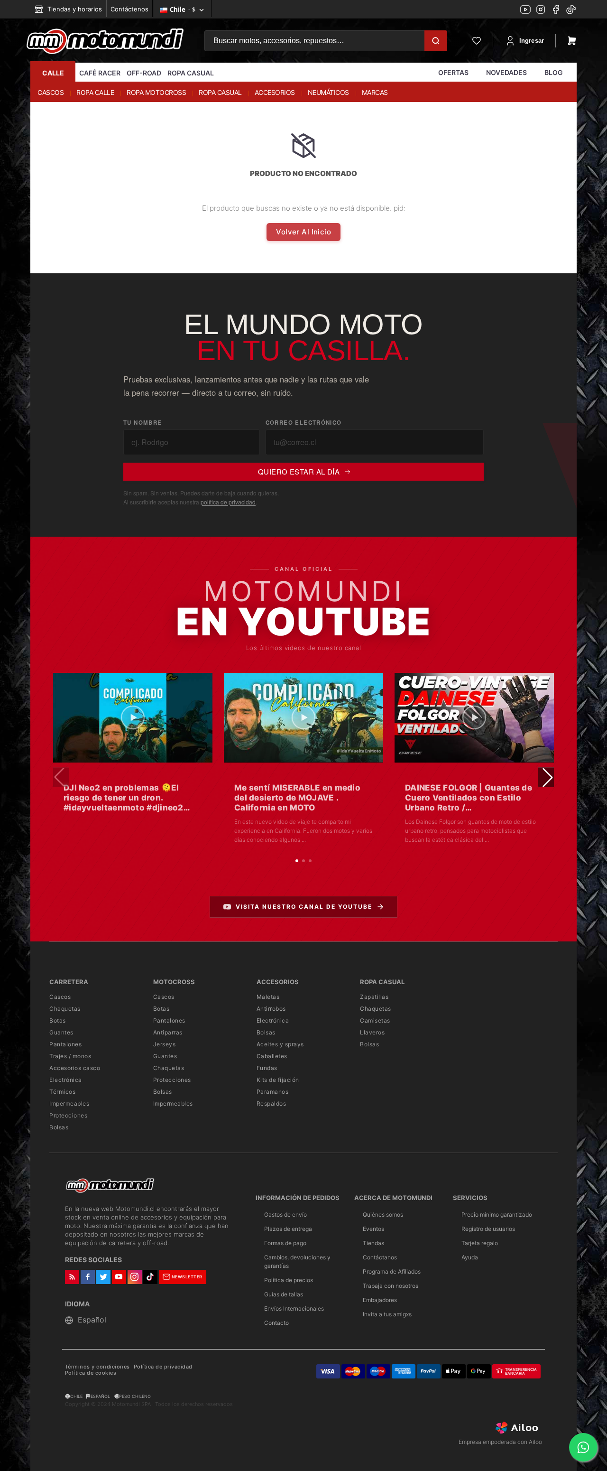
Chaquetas (65, 1008)
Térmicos (62, 1091)
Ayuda (469, 1257)
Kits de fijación (278, 1079)
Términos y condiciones (97, 1367)
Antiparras (168, 1032)
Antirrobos (271, 1008)
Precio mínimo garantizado (496, 1214)
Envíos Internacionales (294, 1308)
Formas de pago (285, 1243)
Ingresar (531, 40)
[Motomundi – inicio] (105, 41)
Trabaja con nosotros (390, 1285)
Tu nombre (142, 423)
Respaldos (271, 1103)
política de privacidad (228, 502)
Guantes (61, 1032)
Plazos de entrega (288, 1228)
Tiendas (373, 1243)
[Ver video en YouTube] (132, 718)
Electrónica (65, 1079)
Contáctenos (129, 9)
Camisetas (375, 1020)
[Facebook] (555, 10)
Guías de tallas (283, 1294)
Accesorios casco (74, 1067)
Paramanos (273, 1091)
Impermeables (69, 1103)
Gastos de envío (285, 1214)
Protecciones (68, 1115)
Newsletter (187, 1276)
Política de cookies (91, 1373)
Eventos (373, 1228)
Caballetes (272, 1056)
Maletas (268, 996)
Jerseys (164, 1044)
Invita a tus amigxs (387, 1314)
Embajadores (380, 1299)
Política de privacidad (163, 1367)
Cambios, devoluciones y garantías (297, 1261)
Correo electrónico (304, 423)
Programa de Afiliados (392, 1271)
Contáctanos (380, 1257)
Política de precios (288, 1280)
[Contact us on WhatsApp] (583, 1447)
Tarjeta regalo (479, 1243)
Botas (57, 1020)
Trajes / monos (70, 1056)
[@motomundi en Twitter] (571, 10)
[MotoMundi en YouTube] (525, 10)
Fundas (267, 1067)
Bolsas (58, 1127)
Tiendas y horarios (74, 9)
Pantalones (65, 1044)
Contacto (276, 1322)
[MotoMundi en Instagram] (540, 10)
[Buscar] (435, 40)
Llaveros (372, 1032)
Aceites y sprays (280, 1044)
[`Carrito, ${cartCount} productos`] (571, 40)
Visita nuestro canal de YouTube (304, 906)
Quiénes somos (383, 1214)
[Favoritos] (476, 40)
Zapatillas (374, 996)
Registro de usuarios (488, 1228)
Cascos (60, 996)
